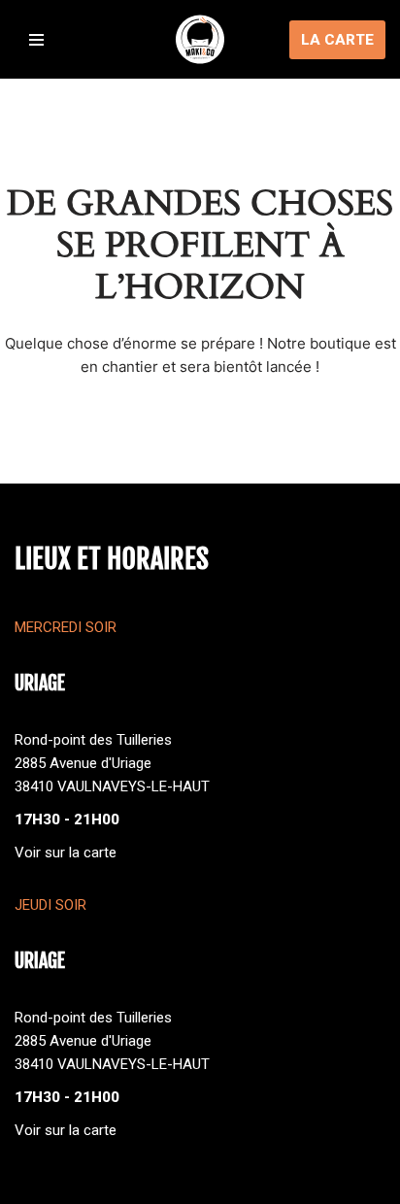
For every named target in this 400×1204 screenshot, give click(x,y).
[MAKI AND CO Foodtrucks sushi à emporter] (200, 39)
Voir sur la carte (66, 852)
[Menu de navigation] (36, 39)
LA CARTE (337, 40)
